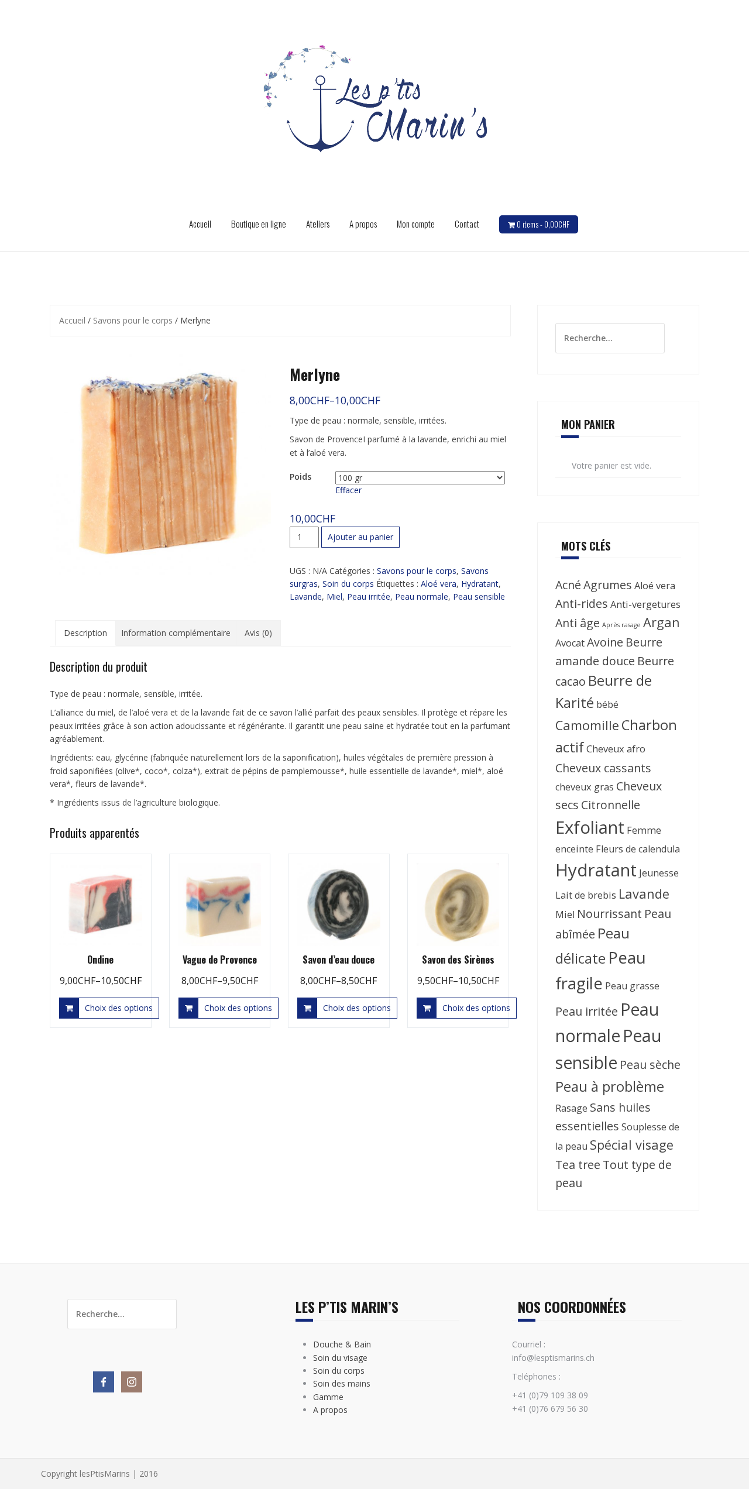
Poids (300, 476)
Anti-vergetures (645, 604)
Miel (334, 596)
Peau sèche (650, 1064)
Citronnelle (610, 805)
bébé (607, 704)
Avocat (570, 643)
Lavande (306, 596)
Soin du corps (348, 583)
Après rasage (621, 625)
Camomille (587, 725)
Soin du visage (340, 1357)
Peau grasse (632, 985)
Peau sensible (479, 596)
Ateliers (317, 223)
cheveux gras (584, 786)
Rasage (571, 1108)
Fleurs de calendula (638, 848)
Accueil (200, 223)
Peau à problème (609, 1086)
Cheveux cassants (603, 768)
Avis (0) (258, 632)
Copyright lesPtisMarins (85, 1473)
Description (85, 632)
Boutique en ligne (258, 223)
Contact (467, 223)
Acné (568, 585)
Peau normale (421, 596)
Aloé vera (438, 583)
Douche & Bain (342, 1344)
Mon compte (416, 223)
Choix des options (119, 1007)
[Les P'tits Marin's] (374, 107)
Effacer (348, 490)
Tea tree (577, 1164)
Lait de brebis (585, 895)
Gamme (328, 1396)
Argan (661, 622)
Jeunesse (659, 872)
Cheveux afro (615, 748)
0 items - (543, 224)
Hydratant (480, 583)
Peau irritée (368, 596)
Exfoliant (589, 827)
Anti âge (577, 623)
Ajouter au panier (360, 536)
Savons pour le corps (133, 320)
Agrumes (607, 585)
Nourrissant (609, 913)
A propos (363, 223)
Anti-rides (581, 603)
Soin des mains (341, 1383)
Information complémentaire (176, 632)
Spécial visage (632, 1144)
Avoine (605, 642)
